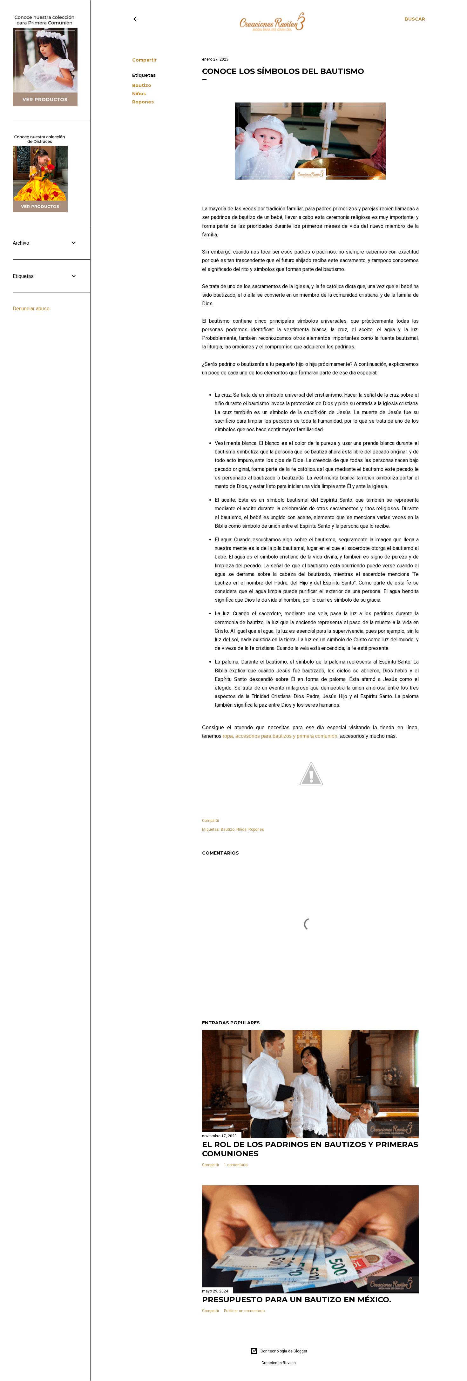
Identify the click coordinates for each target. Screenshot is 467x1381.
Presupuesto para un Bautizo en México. (296, 1299)
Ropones (143, 102)
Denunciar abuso (31, 309)
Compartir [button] (144, 60)
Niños (139, 93)
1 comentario (235, 1165)
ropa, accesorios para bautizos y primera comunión (280, 736)
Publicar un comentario (244, 1311)
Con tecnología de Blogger (284, 1351)
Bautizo (141, 85)
